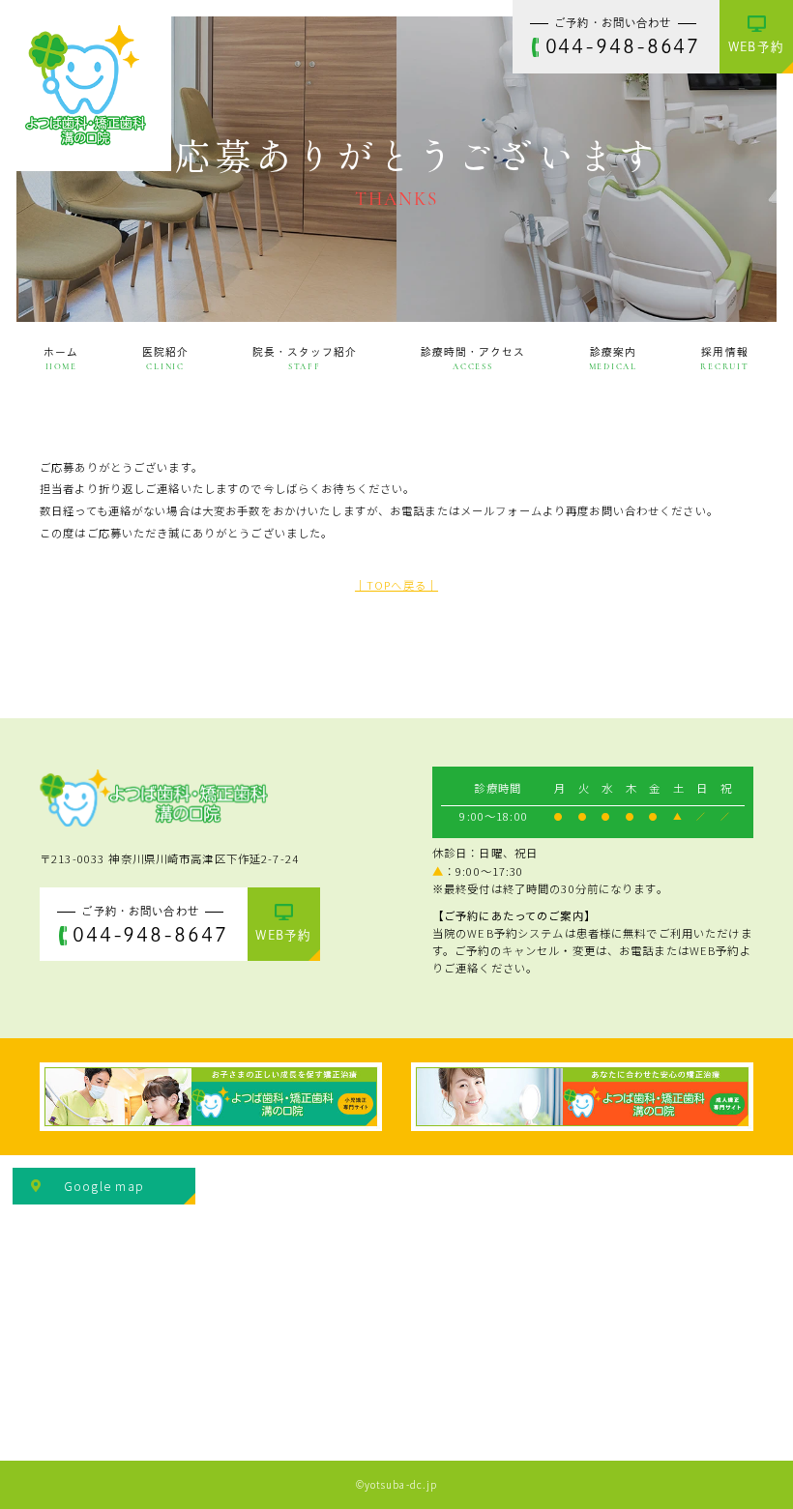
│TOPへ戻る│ (396, 585)
